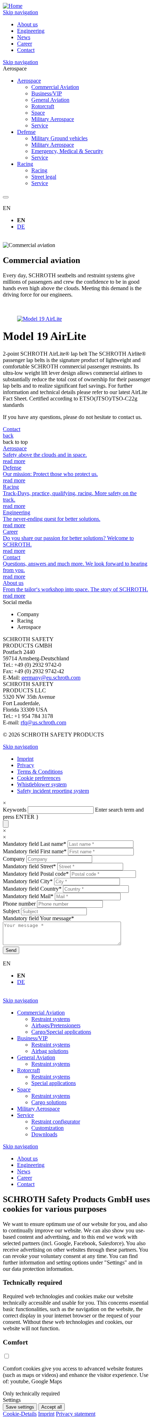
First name (35, 851)
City (28, 881)
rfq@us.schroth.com (43, 722)
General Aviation (50, 100)
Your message (38, 918)
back (8, 436)
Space (38, 113)
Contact (11, 429)
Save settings (20, 1407)
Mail (28, 896)
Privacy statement (75, 1414)
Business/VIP (46, 93)
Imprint (46, 1414)
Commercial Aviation (55, 87)
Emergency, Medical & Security (67, 151)
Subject (12, 911)
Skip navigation (20, 12)
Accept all (51, 1407)
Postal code (36, 874)
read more (14, 461)
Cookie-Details (20, 1414)
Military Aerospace (52, 119)
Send (11, 950)
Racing (39, 170)
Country (32, 889)
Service (39, 125)
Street (29, 866)
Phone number (20, 904)
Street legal (43, 177)
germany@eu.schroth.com (50, 678)
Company (14, 859)
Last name (34, 844)
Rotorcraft (42, 106)
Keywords (14, 810)
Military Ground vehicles (59, 138)
